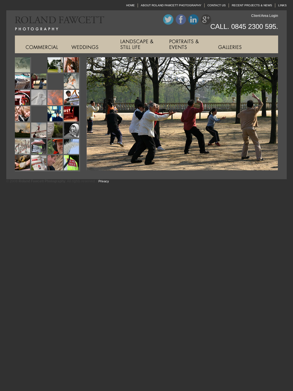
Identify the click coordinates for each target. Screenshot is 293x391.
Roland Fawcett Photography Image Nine (23, 98)
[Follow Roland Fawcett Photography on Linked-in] (193, 23)
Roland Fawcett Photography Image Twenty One (23, 147)
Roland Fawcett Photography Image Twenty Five (23, 163)
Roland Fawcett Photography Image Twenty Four (72, 147)
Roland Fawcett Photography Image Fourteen (39, 114)
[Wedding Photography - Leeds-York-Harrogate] (88, 44)
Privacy (103, 181)
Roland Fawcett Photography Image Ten (39, 98)
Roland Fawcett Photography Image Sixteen (72, 114)
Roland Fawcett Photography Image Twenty (72, 131)
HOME (130, 5)
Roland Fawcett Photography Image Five (23, 82)
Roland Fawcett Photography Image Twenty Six (39, 163)
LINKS (282, 5)
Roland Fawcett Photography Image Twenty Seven (55, 163)
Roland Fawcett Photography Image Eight (72, 82)
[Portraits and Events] (186, 44)
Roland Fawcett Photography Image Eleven (55, 98)
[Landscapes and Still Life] (137, 44)
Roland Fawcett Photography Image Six (39, 82)
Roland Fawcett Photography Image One (23, 65)
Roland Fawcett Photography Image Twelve (72, 98)
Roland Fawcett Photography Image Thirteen (23, 114)
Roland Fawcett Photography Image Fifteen (55, 114)
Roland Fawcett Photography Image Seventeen (23, 131)
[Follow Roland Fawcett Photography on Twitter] (168, 23)
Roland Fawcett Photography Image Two (39, 65)
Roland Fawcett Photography (55, 22)
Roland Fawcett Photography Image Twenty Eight (72, 163)
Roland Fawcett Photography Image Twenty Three (55, 147)
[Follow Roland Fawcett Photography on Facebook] (181, 23)
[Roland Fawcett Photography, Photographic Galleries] (235, 44)
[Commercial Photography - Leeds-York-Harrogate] (39, 44)
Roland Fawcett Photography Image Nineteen (55, 131)
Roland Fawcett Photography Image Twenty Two (39, 147)
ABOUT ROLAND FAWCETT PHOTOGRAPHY (171, 5)
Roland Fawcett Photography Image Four (72, 65)
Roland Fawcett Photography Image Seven (55, 82)
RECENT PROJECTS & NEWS (252, 5)
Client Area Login (264, 16)
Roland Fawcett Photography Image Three (55, 65)
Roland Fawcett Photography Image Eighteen (39, 131)
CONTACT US (216, 5)
